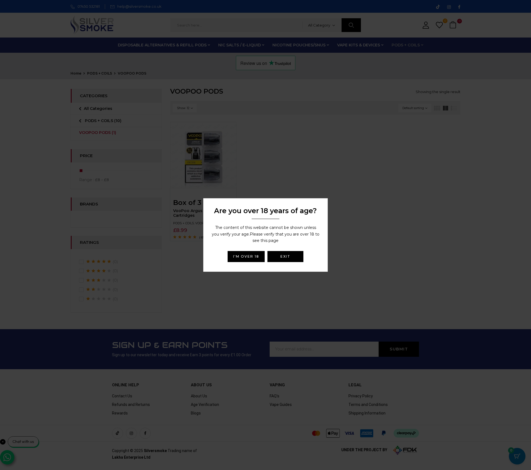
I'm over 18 (246, 256)
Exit (285, 256)
